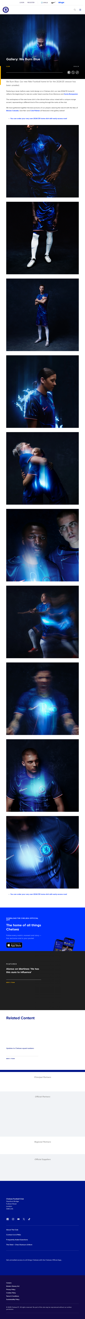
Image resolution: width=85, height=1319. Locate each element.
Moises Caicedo (12, 110)
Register (30, 2)
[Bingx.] (61, 2)
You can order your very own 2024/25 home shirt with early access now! (38, 118)
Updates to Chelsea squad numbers (20, 1048)
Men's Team (10, 982)
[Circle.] (45, 2)
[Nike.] (53, 2)
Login (22, 2)
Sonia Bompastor (71, 94)
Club (8, 66)
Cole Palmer (35, 110)
